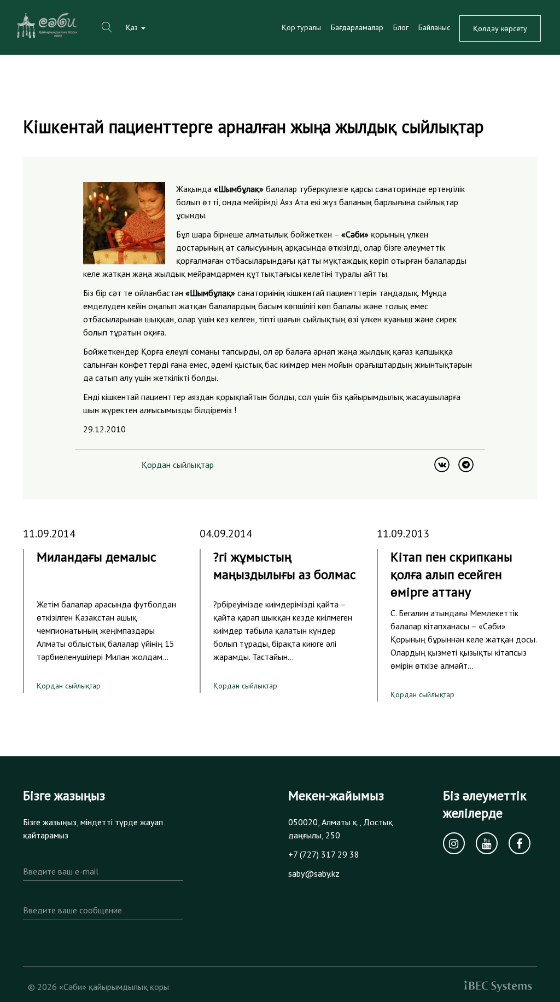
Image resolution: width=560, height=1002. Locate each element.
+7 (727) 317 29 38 (323, 854)
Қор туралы (301, 27)
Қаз (133, 27)
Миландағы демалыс (96, 556)
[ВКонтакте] (442, 464)
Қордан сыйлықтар (178, 464)
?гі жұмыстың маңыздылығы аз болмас (284, 565)
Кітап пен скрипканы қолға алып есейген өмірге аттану (451, 574)
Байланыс (434, 27)
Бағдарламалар (357, 27)
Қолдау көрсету (500, 28)
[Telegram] (466, 464)
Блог (401, 27)
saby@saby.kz (314, 873)
